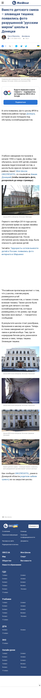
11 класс (5, 592)
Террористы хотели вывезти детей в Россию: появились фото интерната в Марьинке (20, 251)
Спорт (23, 557)
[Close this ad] (39, 685)
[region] (20, 137)
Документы (24, 541)
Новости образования (11, 565)
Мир (4, 557)
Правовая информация (10, 535)
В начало (33, 526)
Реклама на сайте (8, 541)
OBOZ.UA (6, 552)
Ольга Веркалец (14, 36)
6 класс (23, 582)
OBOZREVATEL (22, 473)
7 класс (4, 585)
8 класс (23, 585)
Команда (23, 531)
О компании (6, 531)
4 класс (23, 578)
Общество (6, 561)
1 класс (4, 575)
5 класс (4, 582)
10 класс (23, 589)
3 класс (4, 578)
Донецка (30, 113)
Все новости (26, 561)
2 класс (23, 575)
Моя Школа (26, 36)
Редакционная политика (10, 544)
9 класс (4, 589)
